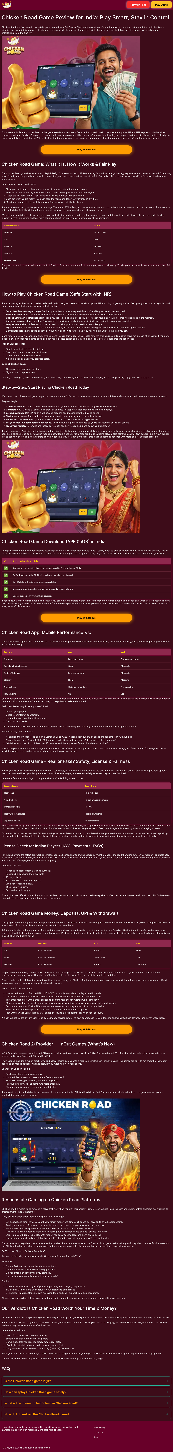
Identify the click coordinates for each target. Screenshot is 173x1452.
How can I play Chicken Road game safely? (35, 1392)
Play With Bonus (86, 149)
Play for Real (138, 5)
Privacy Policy (99, 1427)
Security (97, 1437)
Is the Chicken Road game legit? (27, 1381)
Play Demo (161, 5)
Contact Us (98, 1432)
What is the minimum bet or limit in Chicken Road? (41, 1403)
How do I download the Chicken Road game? (36, 1414)
